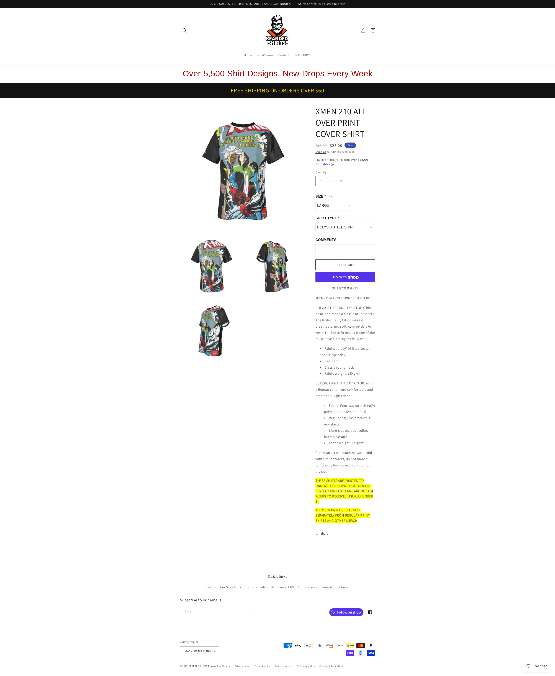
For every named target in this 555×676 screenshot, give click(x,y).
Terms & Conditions (334, 587)
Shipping (320, 151)
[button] (184, 30)
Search (211, 587)
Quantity (320, 172)
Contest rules (307, 587)
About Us (267, 587)
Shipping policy (306, 666)
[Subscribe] (253, 612)
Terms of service (284, 666)
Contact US (286, 587)
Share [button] (324, 533)
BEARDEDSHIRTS (198, 666)
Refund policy (262, 666)
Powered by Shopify (219, 666)
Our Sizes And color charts (238, 587)
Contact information (331, 666)
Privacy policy (243, 666)
